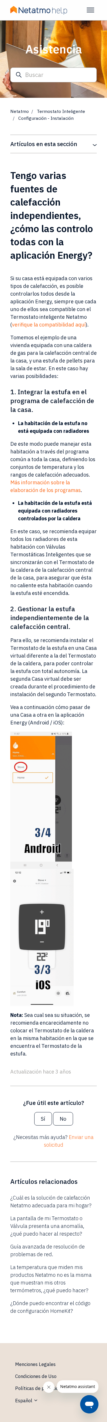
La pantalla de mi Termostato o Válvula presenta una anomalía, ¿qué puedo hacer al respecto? (47, 1226)
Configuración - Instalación (46, 118)
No (63, 1119)
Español (24, 1400)
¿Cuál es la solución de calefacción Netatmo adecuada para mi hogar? (51, 1201)
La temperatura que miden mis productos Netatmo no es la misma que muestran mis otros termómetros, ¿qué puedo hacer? (51, 1279)
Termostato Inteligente (61, 111)
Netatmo (19, 111)
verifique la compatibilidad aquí (49, 324)
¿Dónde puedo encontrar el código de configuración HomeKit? (50, 1307)
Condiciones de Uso (35, 1376)
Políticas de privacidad (39, 1388)
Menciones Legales (35, 1364)
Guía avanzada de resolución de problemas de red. (47, 1250)
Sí (43, 1119)
